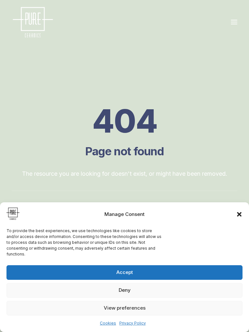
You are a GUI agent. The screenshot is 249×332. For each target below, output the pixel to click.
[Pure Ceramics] (33, 22)
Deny (125, 290)
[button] (239, 214)
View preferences (125, 308)
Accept (124, 272)
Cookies (108, 323)
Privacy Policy (132, 323)
